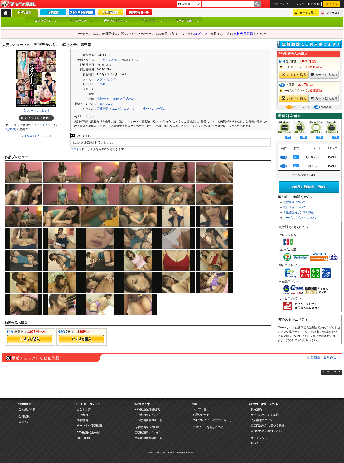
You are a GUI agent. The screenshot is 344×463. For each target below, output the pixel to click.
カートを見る (308, 13)
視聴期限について (294, 202)
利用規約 (256, 409)
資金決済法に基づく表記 (266, 431)
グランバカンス (106, 79)
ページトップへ (330, 372)
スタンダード (42, 20)
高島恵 (130, 98)
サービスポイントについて (300, 217)
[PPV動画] (25, 14)
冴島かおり (104, 98)
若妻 (106, 108)
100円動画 (83, 438)
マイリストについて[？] (36, 135)
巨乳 (99, 108)
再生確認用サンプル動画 (298, 212)
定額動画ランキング (147, 432)
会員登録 (313, 4)
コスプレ (129, 108)
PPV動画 (82, 414)
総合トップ (84, 409)
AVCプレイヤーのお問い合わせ (212, 420)
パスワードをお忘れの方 (208, 427)
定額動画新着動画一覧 (149, 438)
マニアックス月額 (108, 60)
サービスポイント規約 (265, 414)
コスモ (101, 84)
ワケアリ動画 (184, 20)
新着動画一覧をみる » (323, 357)
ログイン (332, 4)
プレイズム (149, 20)
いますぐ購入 (296, 75)
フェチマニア (105, 103)
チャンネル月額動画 (89, 425)
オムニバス (116, 108)
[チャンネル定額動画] (82, 13)
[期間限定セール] (139, 13)
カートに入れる (326, 75)
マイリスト (333, 13)
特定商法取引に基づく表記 (267, 425)
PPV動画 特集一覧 (88, 432)
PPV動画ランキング (147, 414)
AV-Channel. (169, 452)
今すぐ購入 (29, 339)
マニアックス (78, 20)
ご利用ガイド (282, 4)
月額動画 (82, 420)
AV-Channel (18, 4)
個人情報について (262, 420)
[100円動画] (110, 13)
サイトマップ (259, 438)
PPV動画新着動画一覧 (149, 420)
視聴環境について (294, 207)
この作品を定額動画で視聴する (309, 187)
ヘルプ (299, 4)
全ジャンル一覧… (154, 108)
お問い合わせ (201, 414)
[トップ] (6, 13)
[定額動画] (53, 13)
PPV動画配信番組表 (147, 409)
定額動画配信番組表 (147, 427)
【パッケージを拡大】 (36, 110)
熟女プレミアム (113, 20)
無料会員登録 (243, 34)
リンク (255, 443)
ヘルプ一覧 (200, 409)
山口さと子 (118, 98)
